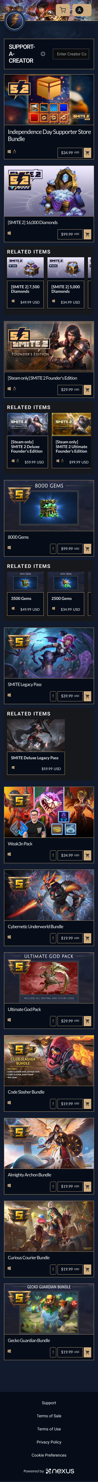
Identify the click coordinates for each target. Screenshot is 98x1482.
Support (49, 1402)
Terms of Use (49, 1429)
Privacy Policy (49, 1442)
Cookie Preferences (49, 1455)
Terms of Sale (49, 1416)
